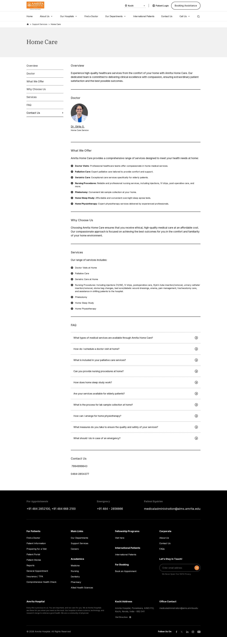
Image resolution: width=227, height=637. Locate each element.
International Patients (125, 554)
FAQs (162, 549)
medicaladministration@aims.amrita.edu (172, 508)
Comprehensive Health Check (41, 582)
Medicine (75, 565)
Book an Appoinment (125, 571)
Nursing (75, 571)
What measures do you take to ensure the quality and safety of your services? (115, 427)
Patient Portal (33, 554)
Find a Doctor (33, 538)
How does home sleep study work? (92, 382)
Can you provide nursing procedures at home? (98, 371)
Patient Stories (34, 560)
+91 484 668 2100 (63, 508)
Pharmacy (76, 582)
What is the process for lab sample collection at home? (103, 404)
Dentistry (75, 576)
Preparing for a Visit (37, 549)
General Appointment (37, 571)
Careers (75, 549)
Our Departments (79, 538)
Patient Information (36, 543)
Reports (30, 565)
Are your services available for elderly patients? (99, 393)
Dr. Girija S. (77, 126)
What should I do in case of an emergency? (96, 438)
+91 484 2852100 (38, 508)
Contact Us (165, 543)
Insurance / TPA (35, 576)
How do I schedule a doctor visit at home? (96, 349)
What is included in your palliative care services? (99, 360)
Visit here (119, 538)
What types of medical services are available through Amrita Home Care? (113, 337)
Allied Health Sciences (82, 587)
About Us (164, 538)
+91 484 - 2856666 (110, 508)
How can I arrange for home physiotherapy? (97, 416)
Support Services (79, 543)
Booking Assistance (186, 5)
